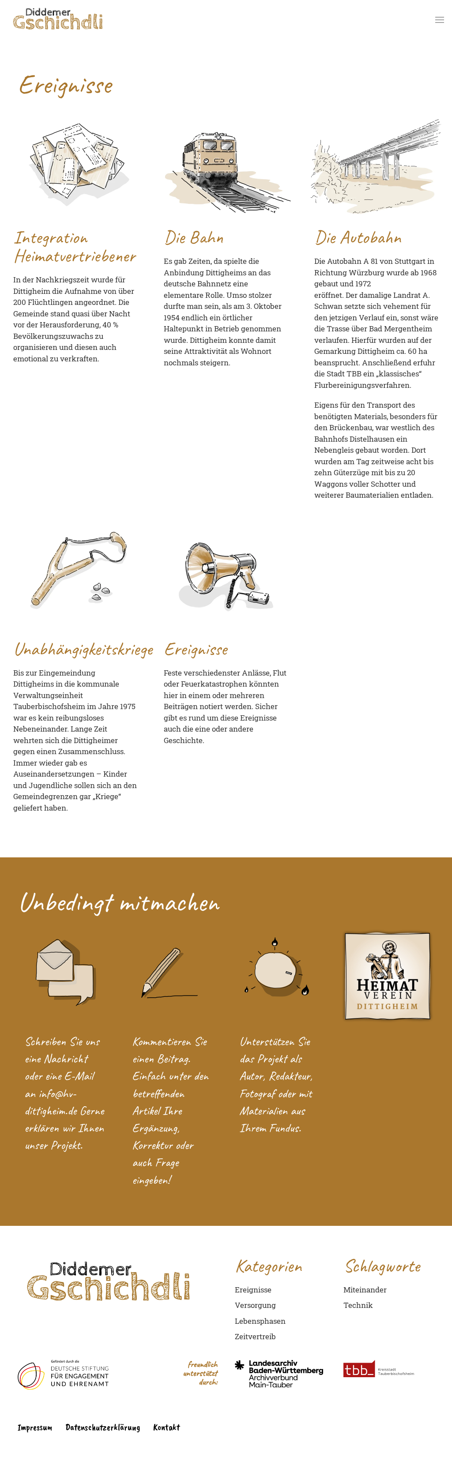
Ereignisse (253, 1290)
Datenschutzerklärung (102, 1427)
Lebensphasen (260, 1321)
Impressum (35, 1427)
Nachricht (65, 1058)
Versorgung (255, 1305)
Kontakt (166, 1427)
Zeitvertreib (255, 1336)
